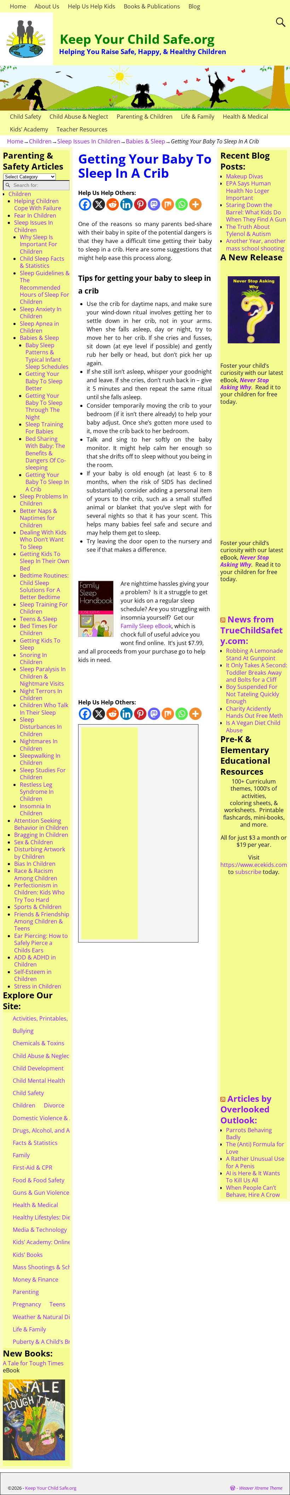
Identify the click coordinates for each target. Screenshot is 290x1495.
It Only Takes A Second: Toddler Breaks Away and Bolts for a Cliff (256, 672)
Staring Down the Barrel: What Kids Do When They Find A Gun (256, 212)
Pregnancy (27, 1304)
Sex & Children (33, 842)
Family (21, 1155)
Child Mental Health (39, 1081)
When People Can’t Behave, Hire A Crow (253, 1191)
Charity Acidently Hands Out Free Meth (254, 712)
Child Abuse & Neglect (79, 116)
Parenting (26, 1292)
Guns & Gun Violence (41, 1192)
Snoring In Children (33, 658)
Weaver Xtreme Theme (260, 1488)
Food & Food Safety (38, 1180)
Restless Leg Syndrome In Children (37, 792)
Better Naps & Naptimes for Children (38, 518)
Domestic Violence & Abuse (49, 1118)
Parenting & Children (145, 116)
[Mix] (168, 204)
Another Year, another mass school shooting (256, 244)
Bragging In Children (41, 835)
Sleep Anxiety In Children (41, 312)
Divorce (54, 1105)
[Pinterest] (140, 204)
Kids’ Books (28, 1255)
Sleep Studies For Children (43, 773)
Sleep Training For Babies (44, 427)
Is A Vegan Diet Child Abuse (253, 726)
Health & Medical (245, 116)
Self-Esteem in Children (33, 975)
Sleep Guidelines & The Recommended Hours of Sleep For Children (45, 287)
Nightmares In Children (39, 744)
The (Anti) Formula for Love (255, 1147)
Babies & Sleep (145, 141)
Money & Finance (35, 1279)
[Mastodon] (154, 204)
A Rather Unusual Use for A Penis (255, 1162)
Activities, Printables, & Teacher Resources (69, 1018)
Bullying (23, 1031)
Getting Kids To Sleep (40, 644)
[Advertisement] (109, 833)
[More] (195, 204)
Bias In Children (35, 864)
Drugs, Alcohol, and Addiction (52, 1130)
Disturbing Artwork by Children (39, 852)
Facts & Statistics (35, 1143)
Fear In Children (35, 215)
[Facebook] (85, 204)
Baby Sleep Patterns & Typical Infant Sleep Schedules (47, 356)
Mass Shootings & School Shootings (60, 1267)
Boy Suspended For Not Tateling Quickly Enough (252, 694)
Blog (194, 6)
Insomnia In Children (35, 809)
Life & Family (197, 116)
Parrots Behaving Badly (249, 1133)
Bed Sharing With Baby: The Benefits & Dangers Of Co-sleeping (45, 453)
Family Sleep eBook (146, 626)
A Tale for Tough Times (33, 1363)
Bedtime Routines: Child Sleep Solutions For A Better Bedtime (44, 586)
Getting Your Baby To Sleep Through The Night (44, 406)
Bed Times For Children (39, 629)
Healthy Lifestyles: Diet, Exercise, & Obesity (69, 1217)
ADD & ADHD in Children (35, 960)
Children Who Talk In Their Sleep (44, 708)
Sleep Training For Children (44, 608)
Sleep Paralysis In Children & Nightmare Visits (43, 676)
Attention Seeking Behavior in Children (41, 824)
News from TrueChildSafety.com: (251, 629)
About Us (47, 6)
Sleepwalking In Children (40, 759)
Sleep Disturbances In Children (41, 727)
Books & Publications (152, 6)
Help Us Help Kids (91, 6)
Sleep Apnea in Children (39, 327)
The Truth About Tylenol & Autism (248, 230)
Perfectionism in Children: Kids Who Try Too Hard (39, 892)
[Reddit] (112, 204)
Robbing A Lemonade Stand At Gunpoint (254, 654)
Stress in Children (37, 986)
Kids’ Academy (29, 129)
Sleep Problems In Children (44, 499)
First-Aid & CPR (32, 1167)
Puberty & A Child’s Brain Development (64, 1342)
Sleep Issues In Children (88, 141)
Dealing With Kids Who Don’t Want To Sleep (43, 539)
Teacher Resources (82, 129)
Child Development (38, 1068)
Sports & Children (38, 907)
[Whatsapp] (181, 204)
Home (18, 6)
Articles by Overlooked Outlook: (246, 1109)
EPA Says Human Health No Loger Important (248, 190)
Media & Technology (40, 1230)
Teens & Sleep (38, 619)
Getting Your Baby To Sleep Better (44, 381)
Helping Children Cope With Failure (37, 204)
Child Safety (25, 116)
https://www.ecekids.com (253, 865)
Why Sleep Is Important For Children (38, 244)
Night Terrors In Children (41, 694)
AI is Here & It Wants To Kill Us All (253, 1176)
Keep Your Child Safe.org (137, 39)
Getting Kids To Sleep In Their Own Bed (44, 561)
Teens (57, 1304)
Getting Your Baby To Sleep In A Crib (47, 482)
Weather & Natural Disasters (51, 1317)
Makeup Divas (244, 176)
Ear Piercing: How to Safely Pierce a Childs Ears (41, 943)
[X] (99, 204)
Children (40, 141)
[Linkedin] (126, 204)
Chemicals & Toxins (38, 1043)
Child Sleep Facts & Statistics (42, 262)
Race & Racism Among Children (35, 874)
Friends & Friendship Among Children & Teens (41, 921)
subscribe (248, 872)
